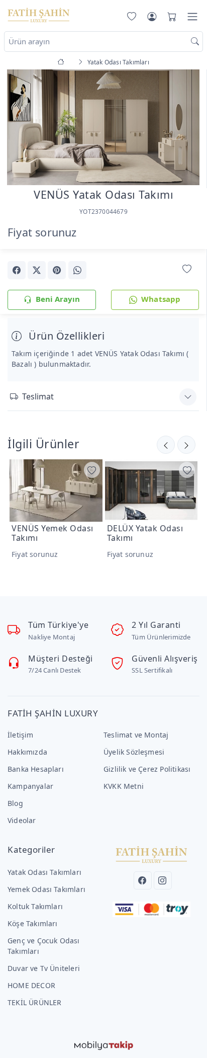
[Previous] (20, 128)
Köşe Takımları (33, 923)
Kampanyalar (30, 786)
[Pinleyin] (57, 270)
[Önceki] (186, 445)
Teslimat (38, 396)
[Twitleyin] (37, 270)
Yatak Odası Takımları (44, 872)
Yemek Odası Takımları (46, 889)
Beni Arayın (58, 299)
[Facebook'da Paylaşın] (17, 270)
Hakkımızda (27, 752)
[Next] (186, 128)
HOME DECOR (31, 985)
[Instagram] (163, 880)
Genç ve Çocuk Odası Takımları (44, 946)
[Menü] (192, 16)
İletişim (21, 735)
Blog (15, 803)
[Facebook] (143, 880)
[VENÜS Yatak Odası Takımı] (103, 126)
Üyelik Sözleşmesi (134, 752)
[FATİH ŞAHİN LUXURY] (39, 15)
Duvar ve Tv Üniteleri (44, 968)
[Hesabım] (152, 16)
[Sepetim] (170, 16)
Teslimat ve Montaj (136, 735)
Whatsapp (161, 299)
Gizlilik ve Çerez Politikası (147, 769)
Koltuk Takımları (35, 906)
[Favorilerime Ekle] (187, 269)
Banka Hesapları (36, 769)
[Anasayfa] (62, 62)
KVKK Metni (124, 786)
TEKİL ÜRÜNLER (35, 1002)
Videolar (22, 820)
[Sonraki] (166, 445)
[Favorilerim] (130, 16)
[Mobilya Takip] (103, 1044)
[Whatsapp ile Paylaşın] (77, 270)
